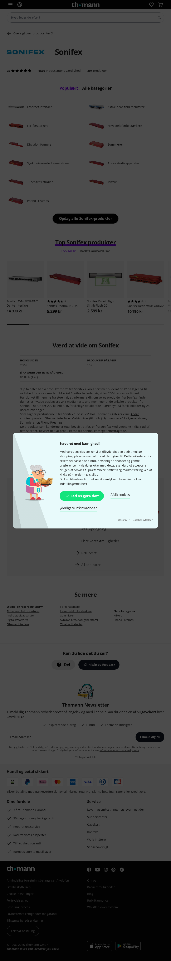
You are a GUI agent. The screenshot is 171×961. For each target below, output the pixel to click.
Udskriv (123, 520)
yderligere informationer (78, 508)
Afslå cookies (120, 494)
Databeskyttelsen (143, 520)
